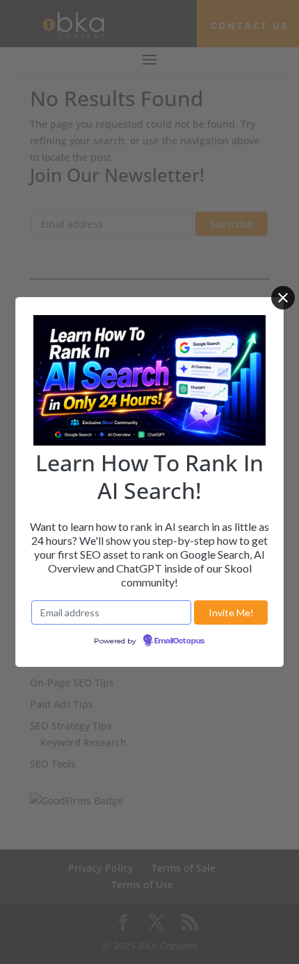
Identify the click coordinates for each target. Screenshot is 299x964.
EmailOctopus (179, 641)
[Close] (283, 298)
